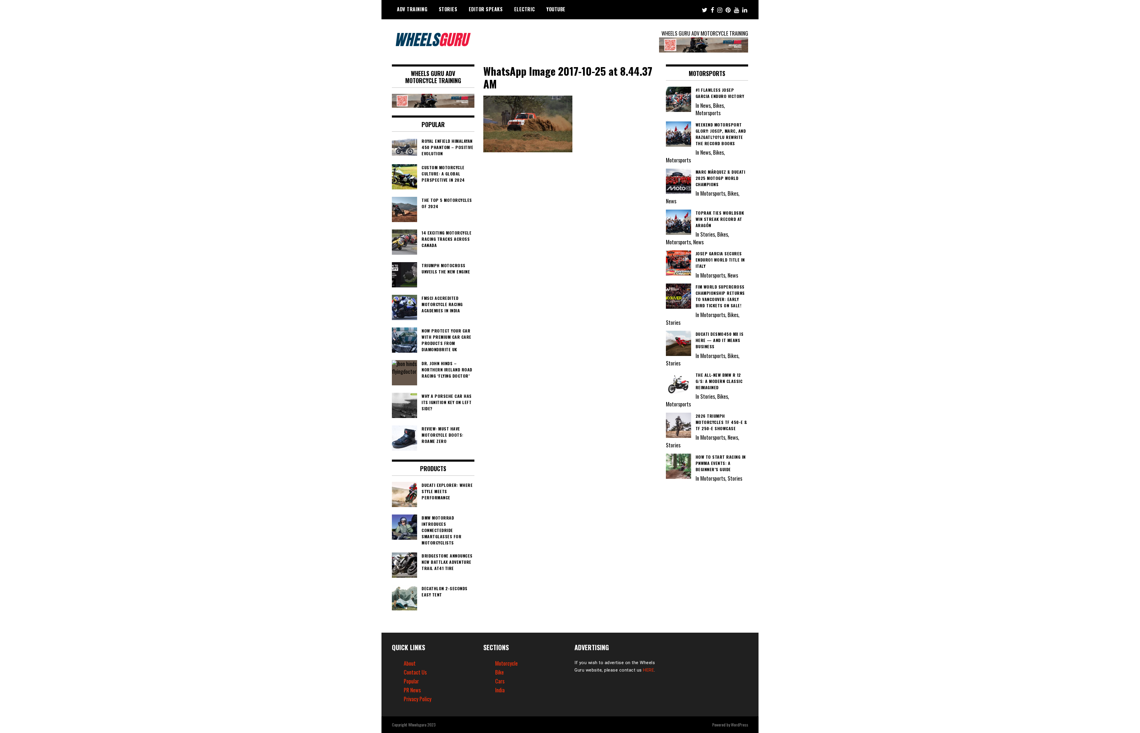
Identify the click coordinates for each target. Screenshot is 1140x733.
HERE (648, 670)
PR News (412, 690)
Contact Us (415, 672)
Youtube (556, 9)
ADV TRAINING (412, 9)
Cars (499, 681)
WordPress (739, 724)
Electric (524, 9)
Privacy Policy (417, 699)
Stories (448, 9)
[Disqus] (570, 236)
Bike (499, 672)
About (410, 663)
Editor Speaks (486, 9)
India (500, 690)
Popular (411, 681)
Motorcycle (506, 663)
